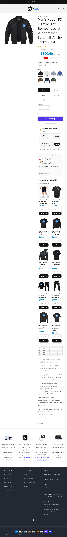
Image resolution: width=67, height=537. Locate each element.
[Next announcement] (64, 2)
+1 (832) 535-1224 (41, 460)
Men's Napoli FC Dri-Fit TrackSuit (43, 264)
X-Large (56, 95)
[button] (4, 8)
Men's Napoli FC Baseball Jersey (56, 201)
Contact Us (27, 486)
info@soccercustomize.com (43, 457)
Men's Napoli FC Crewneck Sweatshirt (56, 232)
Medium (56, 90)
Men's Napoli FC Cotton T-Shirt (43, 232)
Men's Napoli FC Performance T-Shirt (56, 327)
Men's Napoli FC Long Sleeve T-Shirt (43, 327)
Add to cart (43, 213)
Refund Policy (8, 478)
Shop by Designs (28, 478)
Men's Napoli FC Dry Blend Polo (56, 264)
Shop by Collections (29, 482)
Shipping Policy (8, 482)
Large (43, 95)
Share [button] (41, 423)
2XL (44, 100)
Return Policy (27, 457)
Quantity (40, 104)
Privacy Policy (8, 474)
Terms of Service (9, 490)
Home (25, 474)
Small (44, 90)
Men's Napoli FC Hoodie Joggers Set (43, 295)
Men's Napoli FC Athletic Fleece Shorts (43, 201)
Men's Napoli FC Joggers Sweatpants (56, 295)
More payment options (50, 123)
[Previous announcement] (3, 2)
